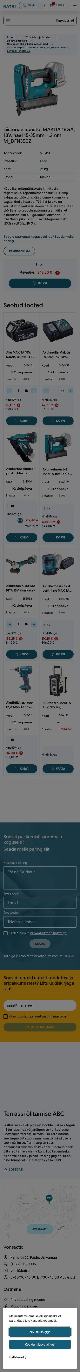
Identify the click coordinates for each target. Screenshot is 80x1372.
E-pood (11, 37)
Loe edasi (16, 1169)
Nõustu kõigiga (40, 1332)
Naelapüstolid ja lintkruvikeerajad (27, 44)
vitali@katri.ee (22, 1271)
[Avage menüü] (74, 5)
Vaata (60, 768)
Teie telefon (11, 913)
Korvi (42, 283)
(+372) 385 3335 (23, 1264)
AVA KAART (40, 1229)
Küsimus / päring (15, 863)
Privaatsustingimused (27, 1300)
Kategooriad (65, 20)
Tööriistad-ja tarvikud (38, 37)
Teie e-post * (12, 893)
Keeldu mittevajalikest (40, 1344)
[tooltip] (20, 520)
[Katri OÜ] (9, 5)
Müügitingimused (24, 1306)
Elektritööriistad (17, 40)
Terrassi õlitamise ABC (33, 1114)
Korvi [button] (24, 420)
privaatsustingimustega (48, 933)
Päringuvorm (19, 251)
